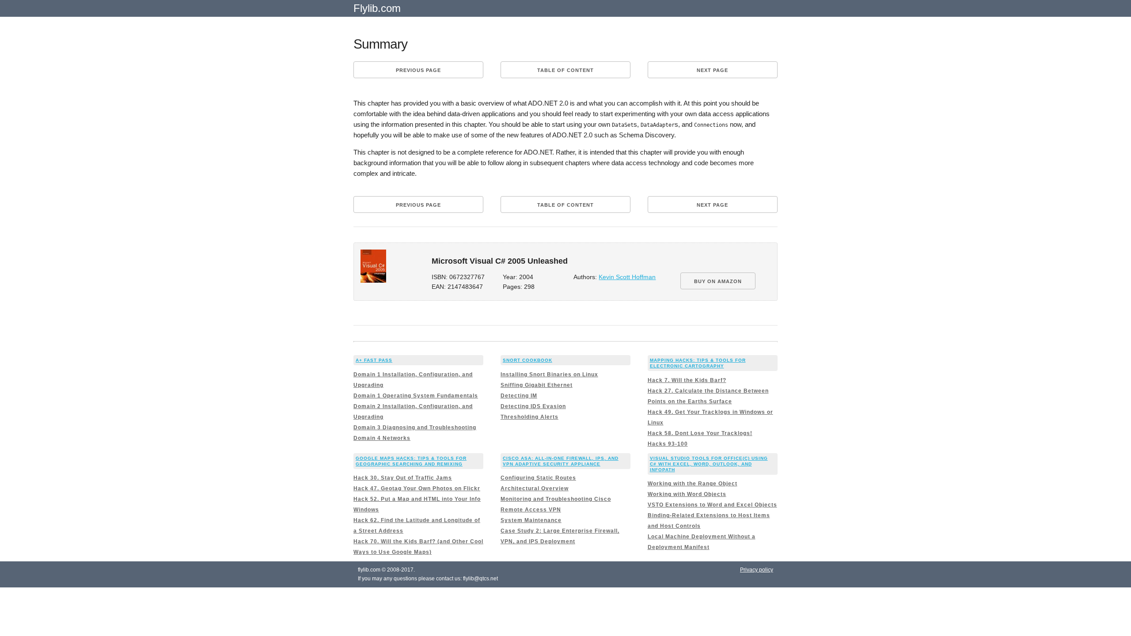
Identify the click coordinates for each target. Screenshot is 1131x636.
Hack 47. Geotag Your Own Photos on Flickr (416, 488)
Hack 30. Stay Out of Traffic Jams (402, 478)
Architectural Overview (535, 488)
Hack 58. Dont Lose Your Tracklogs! (700, 433)
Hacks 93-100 (668, 444)
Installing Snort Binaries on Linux (549, 374)
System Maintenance (531, 520)
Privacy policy (756, 570)
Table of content (565, 70)
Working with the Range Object (692, 484)
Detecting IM (519, 396)
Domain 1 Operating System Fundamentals (415, 396)
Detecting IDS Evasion (533, 406)
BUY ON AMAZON (718, 281)
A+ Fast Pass (374, 360)
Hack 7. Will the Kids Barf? (687, 380)
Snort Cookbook (527, 360)
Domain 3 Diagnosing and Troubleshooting (414, 427)
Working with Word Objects (687, 494)
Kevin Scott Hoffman (627, 277)
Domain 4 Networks (381, 438)
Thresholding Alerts (529, 417)
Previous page (418, 70)
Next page (712, 70)
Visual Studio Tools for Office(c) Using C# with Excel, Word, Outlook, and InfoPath (709, 464)
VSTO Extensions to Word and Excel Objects (712, 505)
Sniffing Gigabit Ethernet (537, 385)
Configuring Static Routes (538, 478)
